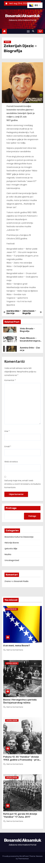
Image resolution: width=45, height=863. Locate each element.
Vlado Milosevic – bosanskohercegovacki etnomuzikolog (30, 341)
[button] (34, 31)
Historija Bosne (11, 542)
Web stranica (11, 461)
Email (7, 446)
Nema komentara (14, 650)
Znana (7, 581)
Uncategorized (11, 560)
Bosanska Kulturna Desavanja (18, 536)
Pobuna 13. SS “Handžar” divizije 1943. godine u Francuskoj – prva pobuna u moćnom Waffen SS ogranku (21, 761)
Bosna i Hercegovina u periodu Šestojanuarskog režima (20, 701)
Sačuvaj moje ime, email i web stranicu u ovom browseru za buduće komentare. (22, 484)
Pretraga (11, 508)
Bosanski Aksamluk (22, 15)
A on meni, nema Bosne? (16, 645)
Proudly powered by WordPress (15, 856)
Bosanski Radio (21, 581)
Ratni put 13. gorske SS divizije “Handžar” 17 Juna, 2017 (20, 815)
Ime (7, 431)
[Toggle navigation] (28, 31)
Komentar (10, 380)
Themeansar (23, 858)
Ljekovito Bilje (10, 548)
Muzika (7, 42)
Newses (39, 856)
